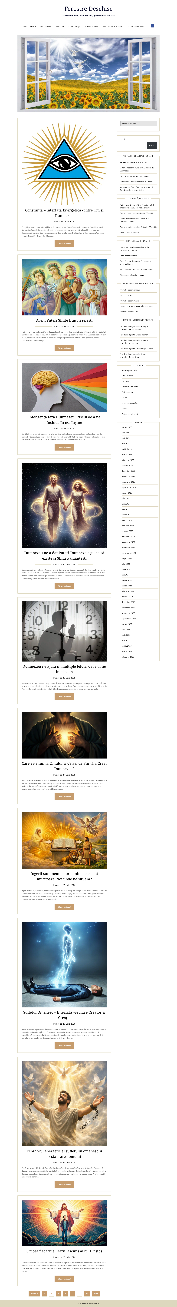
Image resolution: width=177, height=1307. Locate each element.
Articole (60, 26)
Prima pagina (29, 26)
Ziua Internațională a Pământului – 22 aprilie (138, 227)
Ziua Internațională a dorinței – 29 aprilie (137, 213)
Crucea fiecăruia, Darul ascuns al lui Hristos (64, 1251)
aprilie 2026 (127, 449)
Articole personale (129, 370)
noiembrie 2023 (128, 607)
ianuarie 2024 (127, 596)
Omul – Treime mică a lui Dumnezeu (135, 176)
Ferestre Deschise (88, 8)
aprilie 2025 (127, 514)
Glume (124, 397)
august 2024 (127, 558)
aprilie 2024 (127, 580)
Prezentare (45, 26)
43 (87, 1294)
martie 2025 (127, 520)
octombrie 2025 (128, 482)
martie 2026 (127, 454)
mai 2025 (126, 509)
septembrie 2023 (129, 618)
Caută (122, 139)
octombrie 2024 (128, 547)
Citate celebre (91, 26)
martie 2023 (127, 651)
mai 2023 (126, 640)
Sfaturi (124, 408)
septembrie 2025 (129, 487)
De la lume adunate (112, 26)
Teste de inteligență (137, 26)
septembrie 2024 (129, 553)
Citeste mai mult (64, 243)
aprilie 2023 (127, 646)
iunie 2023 (126, 635)
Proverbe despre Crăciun (130, 290)
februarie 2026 (128, 460)
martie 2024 (127, 586)
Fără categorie (127, 392)
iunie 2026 (126, 438)
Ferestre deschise (129, 123)
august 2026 (127, 427)
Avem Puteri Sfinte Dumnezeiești (64, 320)
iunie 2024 (126, 569)
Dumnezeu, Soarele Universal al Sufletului (137, 181)
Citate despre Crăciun (128, 255)
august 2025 (127, 493)
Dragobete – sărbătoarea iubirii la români (137, 306)
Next (96, 1294)
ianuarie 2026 (127, 465)
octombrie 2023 (128, 613)
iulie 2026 (126, 432)
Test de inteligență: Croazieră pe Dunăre (136, 349)
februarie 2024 (128, 591)
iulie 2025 (126, 498)
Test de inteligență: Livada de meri (134, 335)
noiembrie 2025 (128, 476)
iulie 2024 (126, 564)
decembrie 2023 (128, 602)
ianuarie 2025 (127, 531)
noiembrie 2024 (128, 542)
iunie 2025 (126, 504)
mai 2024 (126, 575)
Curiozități (74, 26)
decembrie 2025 (128, 471)
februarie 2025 (128, 525)
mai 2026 (126, 443)
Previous (34, 1294)
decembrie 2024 (128, 536)
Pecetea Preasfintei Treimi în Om (133, 162)
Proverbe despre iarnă (129, 311)
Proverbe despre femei (129, 301)
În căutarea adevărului (131, 403)
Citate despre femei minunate (132, 275)
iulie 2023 (126, 629)
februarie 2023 (128, 657)
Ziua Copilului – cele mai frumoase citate (136, 269)
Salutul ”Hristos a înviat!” (130, 232)
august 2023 (127, 624)
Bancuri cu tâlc (126, 295)
